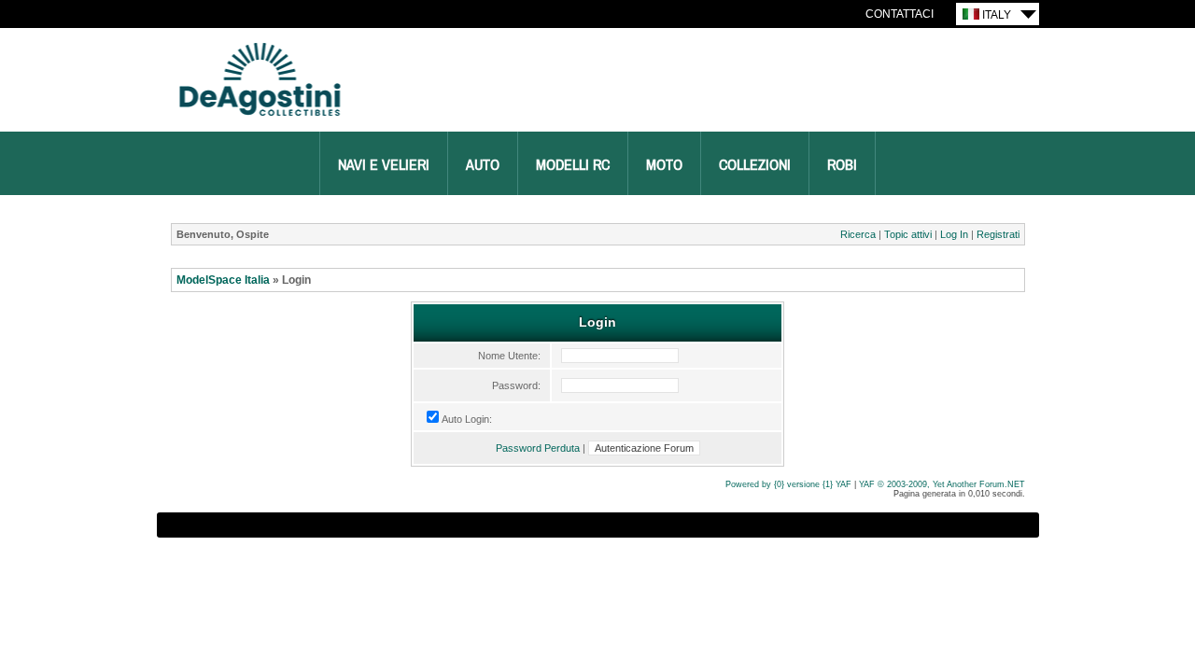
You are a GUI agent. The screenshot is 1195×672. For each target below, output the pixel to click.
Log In (954, 234)
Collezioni (755, 165)
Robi (842, 165)
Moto (664, 165)
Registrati (998, 234)
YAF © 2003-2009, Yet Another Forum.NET (942, 484)
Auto (482, 165)
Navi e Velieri (383, 165)
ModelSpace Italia (223, 280)
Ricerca (858, 234)
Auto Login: (467, 419)
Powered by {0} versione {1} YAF (788, 484)
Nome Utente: (509, 355)
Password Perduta (538, 448)
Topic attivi (908, 234)
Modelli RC (573, 165)
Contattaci (899, 14)
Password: (516, 385)
